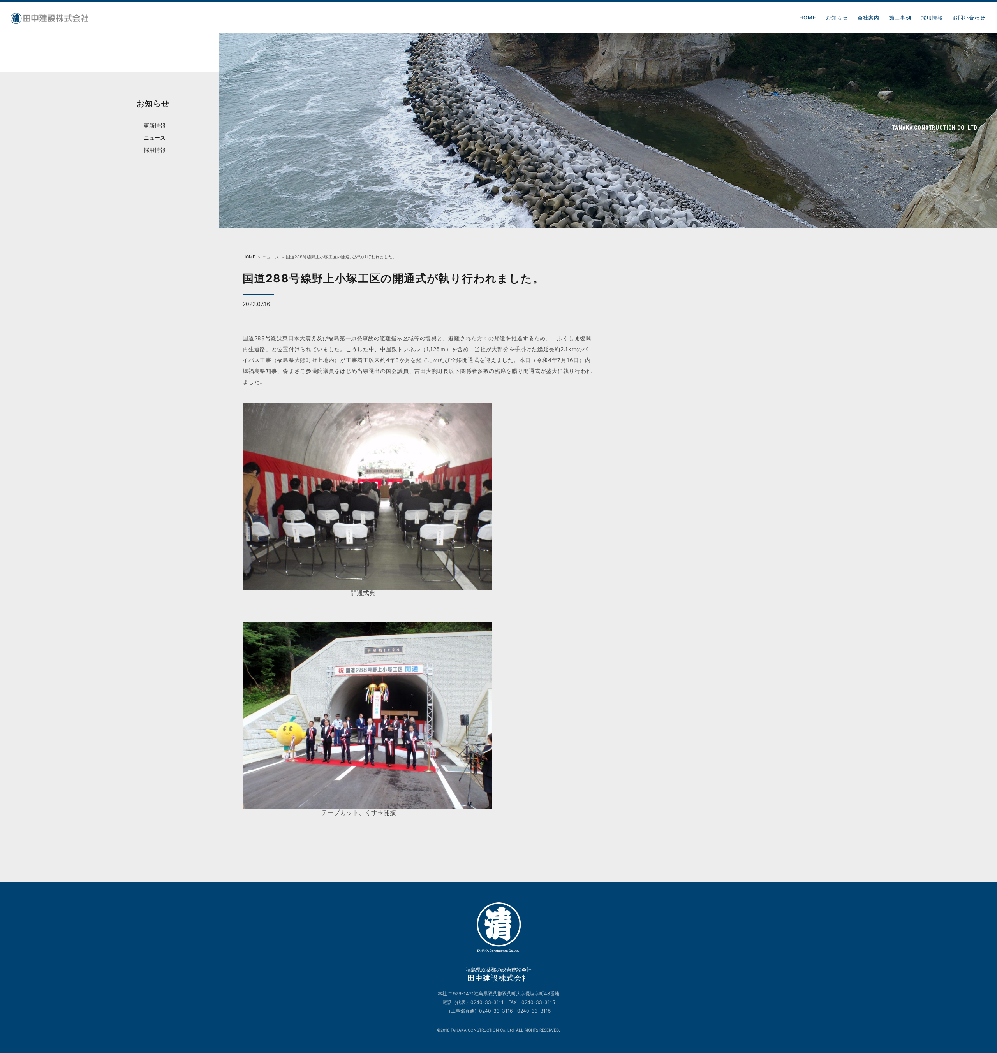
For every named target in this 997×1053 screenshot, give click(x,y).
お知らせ (837, 17)
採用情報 (932, 17)
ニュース (155, 138)
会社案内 (868, 17)
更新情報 (155, 126)
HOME (807, 17)
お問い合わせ (969, 17)
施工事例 (900, 17)
